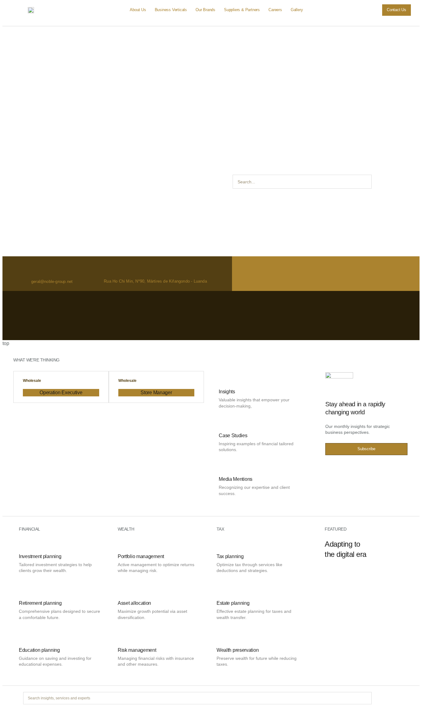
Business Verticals (171, 9)
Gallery (297, 9)
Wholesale (32, 380)
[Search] (379, 182)
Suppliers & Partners (242, 9)
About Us (138, 9)
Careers (275, 9)
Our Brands (205, 9)
